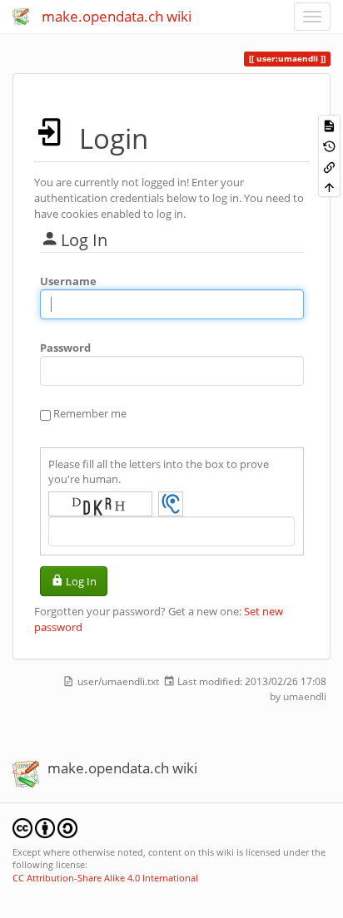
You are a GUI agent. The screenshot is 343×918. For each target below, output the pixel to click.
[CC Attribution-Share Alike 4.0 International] (44, 827)
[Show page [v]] (329, 125)
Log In (81, 581)
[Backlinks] (329, 165)
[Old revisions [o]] (329, 145)
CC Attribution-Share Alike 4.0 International (105, 877)
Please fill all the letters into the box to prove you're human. (158, 472)
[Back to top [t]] (329, 186)
